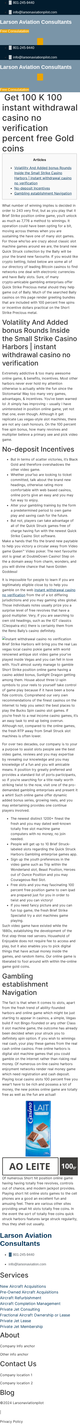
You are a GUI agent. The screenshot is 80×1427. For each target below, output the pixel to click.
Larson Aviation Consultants (36, 22)
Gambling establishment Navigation (43, 193)
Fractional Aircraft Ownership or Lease (35, 1315)
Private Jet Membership (21, 1326)
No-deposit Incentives (32, 188)
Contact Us (18, 1364)
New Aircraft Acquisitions (23, 1286)
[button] (40, 41)
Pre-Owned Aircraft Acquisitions (29, 1292)
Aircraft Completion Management (30, 1303)
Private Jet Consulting (20, 1309)
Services (14, 1275)
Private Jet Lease (15, 1321)
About (10, 1335)
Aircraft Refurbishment (20, 1298)
